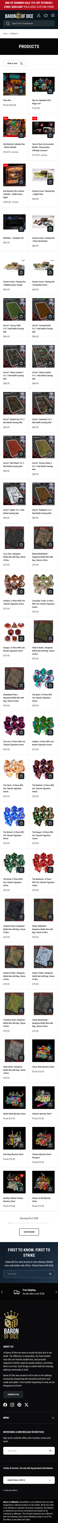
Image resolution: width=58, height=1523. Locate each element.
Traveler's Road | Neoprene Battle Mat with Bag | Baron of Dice (14, 1023)
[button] (46, 23)
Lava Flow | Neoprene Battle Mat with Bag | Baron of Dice (14, 557)
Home (5, 34)
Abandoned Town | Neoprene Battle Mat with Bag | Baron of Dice (13, 697)
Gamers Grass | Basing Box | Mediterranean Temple (14, 283)
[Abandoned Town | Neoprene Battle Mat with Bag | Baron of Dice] (14, 678)
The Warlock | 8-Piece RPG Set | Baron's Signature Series (43, 788)
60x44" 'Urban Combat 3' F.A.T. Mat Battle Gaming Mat (13, 375)
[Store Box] (14, 84)
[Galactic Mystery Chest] (43, 1097)
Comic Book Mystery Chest (43, 1067)
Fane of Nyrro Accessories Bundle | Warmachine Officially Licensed (43, 147)
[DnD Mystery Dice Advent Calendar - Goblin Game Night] (14, 175)
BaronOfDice (13, 1490)
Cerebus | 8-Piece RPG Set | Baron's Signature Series (14, 602)
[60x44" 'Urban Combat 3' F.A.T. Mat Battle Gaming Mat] (14, 356)
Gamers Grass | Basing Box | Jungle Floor (43, 193)
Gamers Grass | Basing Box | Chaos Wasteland (43, 239)
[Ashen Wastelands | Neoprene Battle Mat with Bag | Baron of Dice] (43, 1003)
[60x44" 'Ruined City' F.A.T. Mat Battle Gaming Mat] (14, 403)
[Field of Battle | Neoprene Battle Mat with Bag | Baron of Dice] (43, 631)
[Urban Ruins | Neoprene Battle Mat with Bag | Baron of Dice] (14, 1050)
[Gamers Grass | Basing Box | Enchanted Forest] (43, 265)
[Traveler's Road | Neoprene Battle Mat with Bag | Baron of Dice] (14, 1003)
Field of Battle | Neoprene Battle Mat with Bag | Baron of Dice (43, 650)
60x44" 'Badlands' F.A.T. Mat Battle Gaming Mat (42, 511)
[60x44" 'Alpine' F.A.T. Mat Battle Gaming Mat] (14, 494)
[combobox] (29, 23)
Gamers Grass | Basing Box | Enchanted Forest (43, 283)
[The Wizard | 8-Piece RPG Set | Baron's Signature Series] (14, 816)
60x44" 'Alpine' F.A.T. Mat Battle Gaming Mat (13, 511)
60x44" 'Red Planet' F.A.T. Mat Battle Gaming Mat (13, 465)
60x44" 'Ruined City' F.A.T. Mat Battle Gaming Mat (14, 421)
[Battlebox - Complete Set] (14, 222)
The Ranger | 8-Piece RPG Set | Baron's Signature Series (42, 835)
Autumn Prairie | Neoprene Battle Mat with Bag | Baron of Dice (14, 976)
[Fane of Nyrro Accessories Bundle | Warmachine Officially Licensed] (43, 128)
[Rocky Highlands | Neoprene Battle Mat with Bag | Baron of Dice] (43, 910)
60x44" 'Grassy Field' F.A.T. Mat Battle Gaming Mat (13, 328)
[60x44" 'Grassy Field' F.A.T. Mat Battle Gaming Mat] (14, 309)
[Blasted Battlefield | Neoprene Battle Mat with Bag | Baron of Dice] (43, 537)
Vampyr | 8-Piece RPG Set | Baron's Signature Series (14, 649)
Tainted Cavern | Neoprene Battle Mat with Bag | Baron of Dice (14, 929)
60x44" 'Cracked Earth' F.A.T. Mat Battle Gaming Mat (42, 328)
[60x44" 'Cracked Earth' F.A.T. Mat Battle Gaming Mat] (43, 309)
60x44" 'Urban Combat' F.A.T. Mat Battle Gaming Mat (42, 375)
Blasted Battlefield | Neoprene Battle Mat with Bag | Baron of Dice (42, 557)
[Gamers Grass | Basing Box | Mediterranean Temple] (14, 265)
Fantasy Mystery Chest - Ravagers (42, 1156)
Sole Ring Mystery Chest (13, 1154)
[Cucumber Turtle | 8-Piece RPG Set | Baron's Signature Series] (43, 584)
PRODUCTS (14, 34)
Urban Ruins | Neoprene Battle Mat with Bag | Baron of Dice (14, 1070)
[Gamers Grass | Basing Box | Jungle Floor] (43, 175)
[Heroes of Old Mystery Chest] (43, 1182)
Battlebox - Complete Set (13, 238)
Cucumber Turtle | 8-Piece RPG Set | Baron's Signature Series (43, 604)
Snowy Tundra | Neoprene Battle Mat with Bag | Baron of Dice (43, 976)
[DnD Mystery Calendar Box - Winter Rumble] (14, 128)
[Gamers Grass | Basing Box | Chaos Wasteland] (43, 222)
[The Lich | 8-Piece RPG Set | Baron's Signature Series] (14, 725)
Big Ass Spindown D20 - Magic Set (42, 102)
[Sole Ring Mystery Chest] (14, 1138)
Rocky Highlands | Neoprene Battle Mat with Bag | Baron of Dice (42, 929)
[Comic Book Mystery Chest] (43, 1050)
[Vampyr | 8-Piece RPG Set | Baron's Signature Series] (14, 631)
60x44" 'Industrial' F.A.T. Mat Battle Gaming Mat (42, 421)
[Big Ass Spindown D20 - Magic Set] (43, 84)
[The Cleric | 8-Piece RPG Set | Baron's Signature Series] (14, 769)
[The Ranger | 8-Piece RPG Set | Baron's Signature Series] (43, 816)
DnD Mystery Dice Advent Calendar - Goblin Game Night (13, 194)
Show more (29, 1232)
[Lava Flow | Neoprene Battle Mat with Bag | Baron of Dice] (14, 537)
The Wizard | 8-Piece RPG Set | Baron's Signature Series (13, 835)
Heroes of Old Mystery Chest (41, 1200)
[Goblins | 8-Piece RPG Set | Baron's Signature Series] (43, 725)
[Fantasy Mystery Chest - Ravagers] (43, 1138)
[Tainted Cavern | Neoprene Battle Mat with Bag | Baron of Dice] (14, 910)
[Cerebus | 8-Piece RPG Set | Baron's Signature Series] (14, 584)
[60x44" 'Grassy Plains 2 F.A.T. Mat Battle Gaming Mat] (43, 447)
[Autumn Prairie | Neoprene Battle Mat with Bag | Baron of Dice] (14, 957)
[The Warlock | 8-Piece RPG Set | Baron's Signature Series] (43, 769)
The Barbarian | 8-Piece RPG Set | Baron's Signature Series (43, 882)
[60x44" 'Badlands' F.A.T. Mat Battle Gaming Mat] (43, 494)
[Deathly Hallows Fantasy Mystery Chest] (14, 1182)
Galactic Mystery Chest (41, 1113)
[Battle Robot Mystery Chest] (14, 1097)
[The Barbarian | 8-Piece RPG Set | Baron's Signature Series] (43, 863)
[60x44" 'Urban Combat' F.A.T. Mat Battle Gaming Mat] (43, 356)
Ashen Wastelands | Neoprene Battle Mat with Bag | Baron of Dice (42, 1023)
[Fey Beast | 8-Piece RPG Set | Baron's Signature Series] (43, 678)
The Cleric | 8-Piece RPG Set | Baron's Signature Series (13, 788)
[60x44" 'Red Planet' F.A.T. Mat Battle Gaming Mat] (14, 447)
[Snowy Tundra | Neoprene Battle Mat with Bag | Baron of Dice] (43, 957)
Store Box (7, 100)
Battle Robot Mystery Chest (14, 1113)
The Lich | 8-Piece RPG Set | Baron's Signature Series (14, 743)
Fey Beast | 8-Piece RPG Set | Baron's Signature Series (42, 697)
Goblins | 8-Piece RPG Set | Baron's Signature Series (43, 743)
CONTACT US (13, 1394)
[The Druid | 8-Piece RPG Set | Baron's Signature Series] (14, 863)
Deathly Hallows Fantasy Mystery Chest (13, 1200)
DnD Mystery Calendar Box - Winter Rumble (14, 146)
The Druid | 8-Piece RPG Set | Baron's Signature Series (13, 882)
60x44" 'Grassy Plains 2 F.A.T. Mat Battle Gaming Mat (42, 466)
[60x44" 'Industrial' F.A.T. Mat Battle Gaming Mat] (43, 403)
